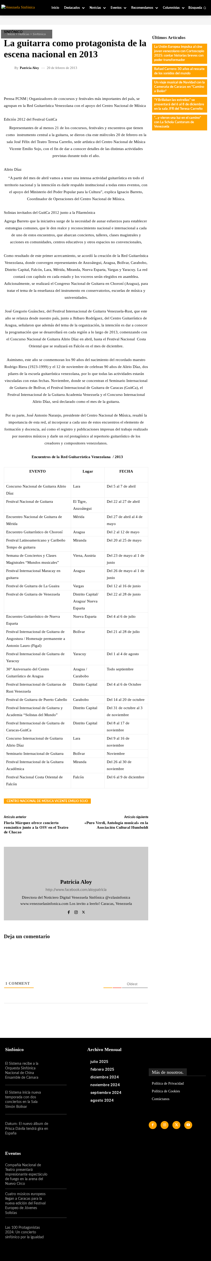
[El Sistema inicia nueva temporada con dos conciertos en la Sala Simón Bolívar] (57, 1100)
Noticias (23, 34)
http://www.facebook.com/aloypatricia (76, 890)
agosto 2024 (101, 1100)
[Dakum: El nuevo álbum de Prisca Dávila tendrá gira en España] (57, 1129)
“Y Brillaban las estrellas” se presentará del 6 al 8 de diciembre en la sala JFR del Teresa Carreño (179, 104)
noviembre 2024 (105, 1085)
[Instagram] (76, 911)
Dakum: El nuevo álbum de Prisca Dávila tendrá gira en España (26, 1128)
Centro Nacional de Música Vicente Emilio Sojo (47, 801)
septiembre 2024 (105, 1092)
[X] (83, 911)
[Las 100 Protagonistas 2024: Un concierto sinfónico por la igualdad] (57, 1232)
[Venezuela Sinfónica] (21, 7)
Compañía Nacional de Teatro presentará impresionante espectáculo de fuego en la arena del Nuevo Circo (26, 1174)
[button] (197, 7)
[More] (135, 83)
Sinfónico (39, 34)
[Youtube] (188, 1125)
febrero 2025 (102, 1069)
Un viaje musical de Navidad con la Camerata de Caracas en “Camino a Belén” (179, 87)
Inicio (11, 34)
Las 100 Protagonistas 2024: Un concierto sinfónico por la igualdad (24, 1232)
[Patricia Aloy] (9, 68)
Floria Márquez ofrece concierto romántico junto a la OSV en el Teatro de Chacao (36, 827)
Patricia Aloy (29, 67)
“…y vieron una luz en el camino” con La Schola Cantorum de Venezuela (177, 122)
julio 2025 (99, 1061)
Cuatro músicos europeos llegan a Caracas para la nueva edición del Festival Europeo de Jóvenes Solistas (25, 1203)
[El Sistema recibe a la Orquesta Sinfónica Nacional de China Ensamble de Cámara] (57, 1071)
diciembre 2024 (104, 1077)
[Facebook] (69, 911)
